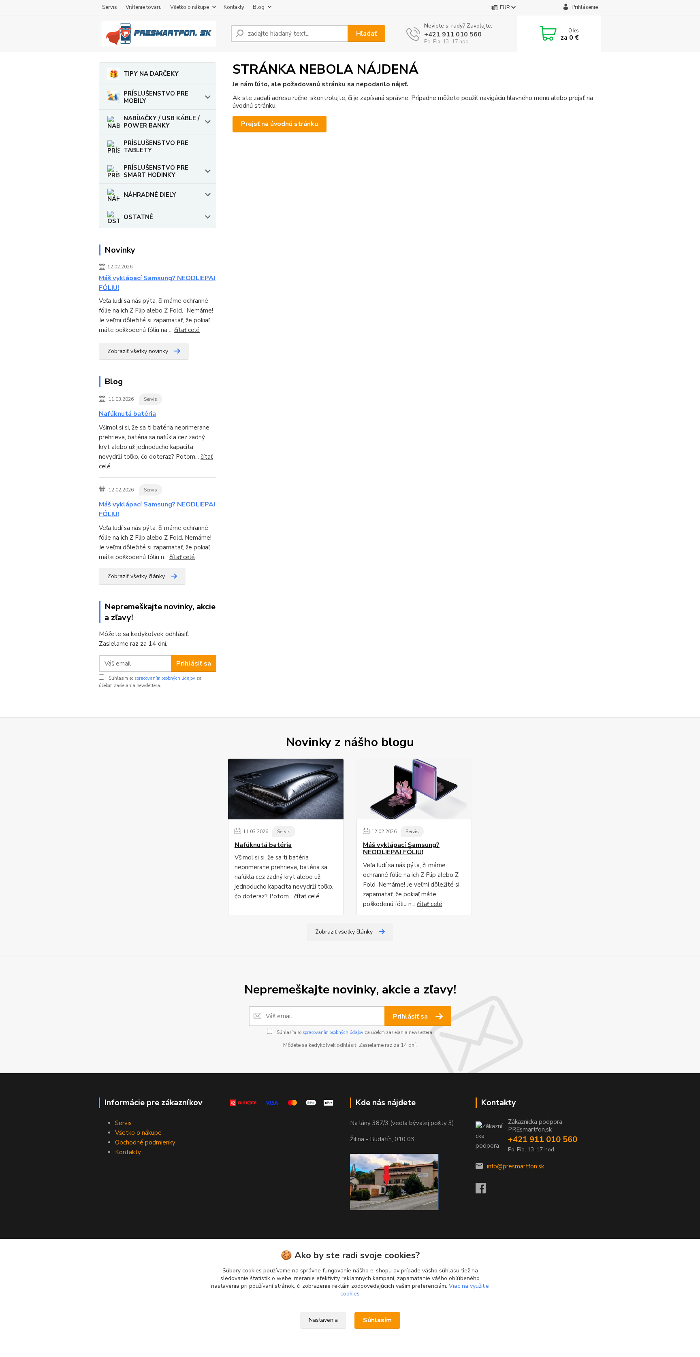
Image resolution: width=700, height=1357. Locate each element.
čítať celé (187, 330)
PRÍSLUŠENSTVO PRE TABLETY (156, 146)
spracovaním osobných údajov (164, 678)
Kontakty (234, 7)
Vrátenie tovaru (144, 7)
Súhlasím (377, 1320)
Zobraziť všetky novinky (137, 351)
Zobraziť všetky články (136, 576)
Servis (109, 7)
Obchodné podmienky (145, 1142)
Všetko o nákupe (189, 7)
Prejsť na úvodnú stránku (279, 123)
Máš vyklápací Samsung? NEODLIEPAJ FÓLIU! (157, 283)
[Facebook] (485, 1191)
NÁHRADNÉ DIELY (150, 195)
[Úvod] (161, 34)
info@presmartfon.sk (515, 1166)
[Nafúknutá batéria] (286, 789)
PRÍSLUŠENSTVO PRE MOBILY (156, 97)
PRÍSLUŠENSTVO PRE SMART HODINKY (156, 171)
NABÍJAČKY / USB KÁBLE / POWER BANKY (162, 122)
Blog (259, 7)
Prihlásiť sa (193, 663)
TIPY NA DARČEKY (151, 74)
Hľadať (366, 33)
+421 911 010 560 (453, 34)
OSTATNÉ (138, 217)
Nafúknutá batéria (127, 413)
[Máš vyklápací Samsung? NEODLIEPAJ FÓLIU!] (414, 789)
